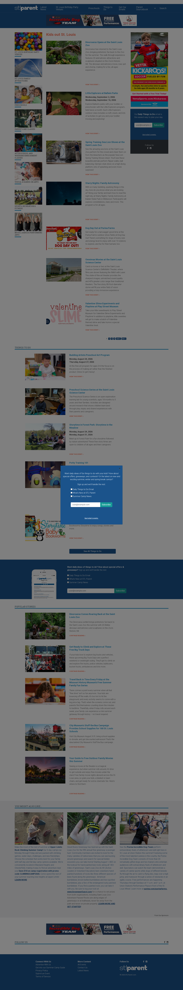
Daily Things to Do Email (83, 489)
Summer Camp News (82, 496)
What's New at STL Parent (84, 493)
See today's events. (91, 518)
